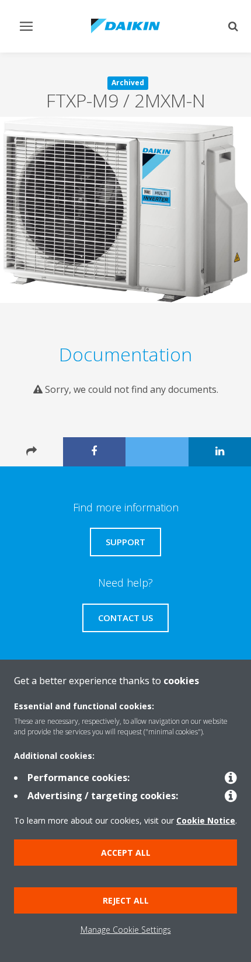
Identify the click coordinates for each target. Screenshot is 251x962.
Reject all (126, 900)
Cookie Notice (205, 820)
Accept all (126, 852)
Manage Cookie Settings (126, 929)
